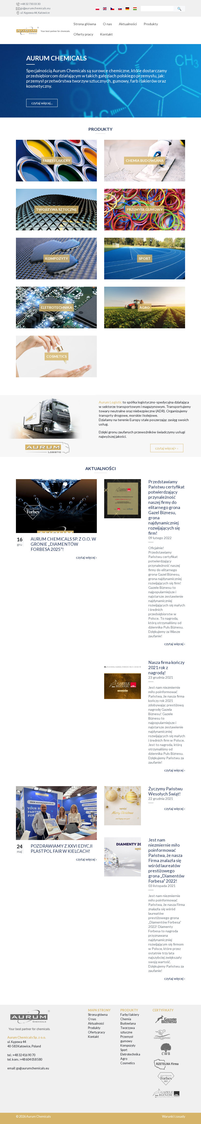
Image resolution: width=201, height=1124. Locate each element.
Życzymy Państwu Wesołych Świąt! (165, 791)
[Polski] (97, 8)
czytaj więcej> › (166, 448)
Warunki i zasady (173, 1116)
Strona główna (85, 24)
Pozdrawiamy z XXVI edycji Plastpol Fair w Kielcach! (61, 848)
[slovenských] (119, 8)
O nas (107, 24)
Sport (123, 1050)
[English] (104, 8)
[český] (112, 8)
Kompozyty (127, 1045)
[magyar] (134, 8)
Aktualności (128, 24)
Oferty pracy (83, 34)
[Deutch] (127, 8)
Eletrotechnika (130, 1054)
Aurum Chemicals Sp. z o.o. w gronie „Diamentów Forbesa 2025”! (63, 544)
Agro (123, 1059)
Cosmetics (127, 1063)
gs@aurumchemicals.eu (35, 8)
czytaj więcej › (86, 557)
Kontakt (106, 34)
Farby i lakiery (129, 1015)
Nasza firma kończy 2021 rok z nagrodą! (166, 667)
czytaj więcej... (42, 103)
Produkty (151, 24)
